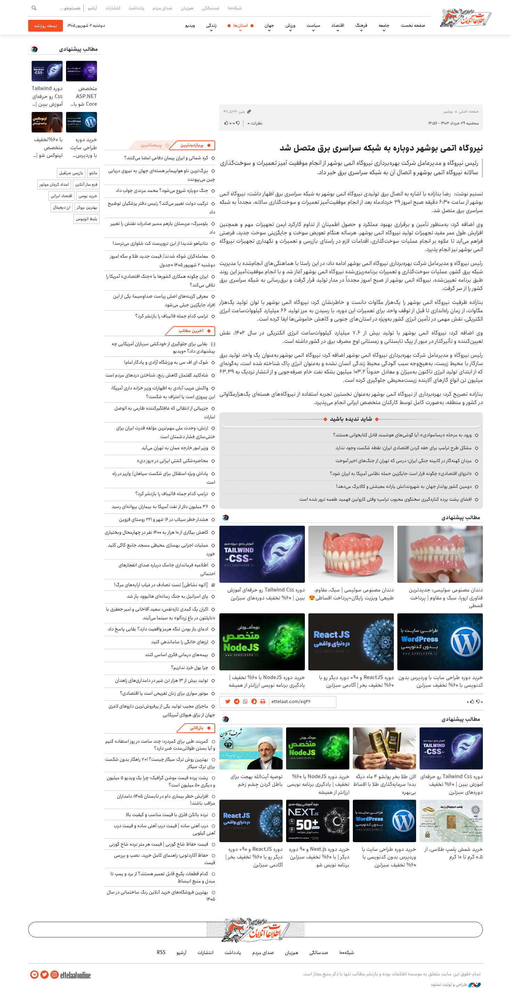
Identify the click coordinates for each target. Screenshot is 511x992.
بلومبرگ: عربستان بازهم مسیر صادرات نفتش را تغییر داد (163, 228)
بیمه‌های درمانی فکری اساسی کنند (176, 655)
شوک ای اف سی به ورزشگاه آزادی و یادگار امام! (166, 362)
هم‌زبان (187, 8)
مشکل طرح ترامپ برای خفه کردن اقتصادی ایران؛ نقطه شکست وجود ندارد (403, 448)
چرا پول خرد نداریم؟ (189, 667)
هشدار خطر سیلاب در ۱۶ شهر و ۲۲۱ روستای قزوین (163, 519)
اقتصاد (337, 25)
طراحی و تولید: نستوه (449, 985)
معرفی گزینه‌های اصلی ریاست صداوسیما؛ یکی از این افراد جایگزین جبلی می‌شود (164, 300)
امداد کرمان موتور (54, 184)
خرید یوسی (88, 196)
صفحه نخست (413, 25)
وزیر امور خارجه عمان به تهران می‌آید (174, 448)
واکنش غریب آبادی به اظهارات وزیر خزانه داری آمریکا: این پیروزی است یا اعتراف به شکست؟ (163, 392)
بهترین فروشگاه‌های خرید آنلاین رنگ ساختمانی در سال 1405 (161, 895)
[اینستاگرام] (54, 974)
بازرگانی (196, 728)
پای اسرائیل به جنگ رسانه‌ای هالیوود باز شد (167, 596)
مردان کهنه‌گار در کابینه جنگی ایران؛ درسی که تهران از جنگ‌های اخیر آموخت (403, 461)
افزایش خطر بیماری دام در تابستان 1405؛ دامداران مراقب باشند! (166, 799)
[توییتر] (44, 974)
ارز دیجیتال (62, 207)
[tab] (195, 145)
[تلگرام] (34, 974)
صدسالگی (210, 8)
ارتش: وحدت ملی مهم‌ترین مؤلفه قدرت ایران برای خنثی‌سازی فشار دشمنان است (165, 432)
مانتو (93, 173)
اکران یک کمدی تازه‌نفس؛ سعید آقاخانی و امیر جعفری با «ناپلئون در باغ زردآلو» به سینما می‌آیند (160, 613)
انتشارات (112, 8)
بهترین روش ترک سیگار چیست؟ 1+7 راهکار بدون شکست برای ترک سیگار (160, 763)
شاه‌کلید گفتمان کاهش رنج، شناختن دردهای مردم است (156, 375)
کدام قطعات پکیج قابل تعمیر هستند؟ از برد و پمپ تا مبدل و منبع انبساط (163, 877)
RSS (161, 953)
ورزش (290, 25)
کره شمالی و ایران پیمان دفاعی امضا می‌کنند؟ (166, 158)
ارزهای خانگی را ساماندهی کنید (179, 642)
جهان (269, 25)
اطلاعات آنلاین (465, 17)
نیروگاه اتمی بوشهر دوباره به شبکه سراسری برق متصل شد (381, 148)
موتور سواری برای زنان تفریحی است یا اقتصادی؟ (164, 693)
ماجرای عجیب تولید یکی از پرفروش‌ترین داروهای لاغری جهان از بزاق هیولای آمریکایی (161, 710)
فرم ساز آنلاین (86, 184)
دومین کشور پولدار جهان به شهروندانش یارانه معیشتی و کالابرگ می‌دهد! (404, 486)
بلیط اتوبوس (86, 219)
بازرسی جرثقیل (71, 173)
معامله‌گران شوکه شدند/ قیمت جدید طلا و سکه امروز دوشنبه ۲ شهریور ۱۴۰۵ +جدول (162, 260)
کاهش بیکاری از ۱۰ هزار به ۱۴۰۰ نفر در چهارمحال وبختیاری (156, 532)
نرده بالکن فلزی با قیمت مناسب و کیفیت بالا (167, 814)
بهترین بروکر (87, 207)
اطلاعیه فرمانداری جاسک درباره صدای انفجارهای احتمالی (167, 569)
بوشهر (448, 111)
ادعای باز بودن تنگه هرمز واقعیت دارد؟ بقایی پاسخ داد (158, 629)
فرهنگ (361, 25)
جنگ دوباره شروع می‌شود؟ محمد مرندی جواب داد (162, 190)
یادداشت (136, 8)
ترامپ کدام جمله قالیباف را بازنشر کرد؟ (171, 316)
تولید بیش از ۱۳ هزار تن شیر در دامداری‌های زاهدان (161, 680)
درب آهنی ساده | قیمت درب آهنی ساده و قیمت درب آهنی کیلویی (164, 829)
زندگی (211, 25)
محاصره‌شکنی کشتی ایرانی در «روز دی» (172, 461)
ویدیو (190, 25)
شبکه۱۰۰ (235, 8)
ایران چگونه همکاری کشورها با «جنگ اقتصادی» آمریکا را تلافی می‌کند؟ (160, 281)
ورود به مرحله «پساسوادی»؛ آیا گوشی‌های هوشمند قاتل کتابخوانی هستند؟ (402, 435)
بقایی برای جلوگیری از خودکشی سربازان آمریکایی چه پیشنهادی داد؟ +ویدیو (163, 347)
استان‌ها (240, 25)
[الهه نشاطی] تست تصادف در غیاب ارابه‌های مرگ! (161, 585)
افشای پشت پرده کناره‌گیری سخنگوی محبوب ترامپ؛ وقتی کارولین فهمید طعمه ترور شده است (385, 499)
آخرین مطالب (191, 331)
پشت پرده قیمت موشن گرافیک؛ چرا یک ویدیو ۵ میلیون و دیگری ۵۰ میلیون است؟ (161, 781)
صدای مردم (162, 8)
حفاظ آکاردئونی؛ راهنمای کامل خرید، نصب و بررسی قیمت (164, 859)
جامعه (384, 25)
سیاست (313, 25)
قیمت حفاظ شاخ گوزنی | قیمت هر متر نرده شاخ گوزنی (158, 844)
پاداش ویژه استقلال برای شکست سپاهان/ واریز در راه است (163, 478)
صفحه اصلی (469, 111)
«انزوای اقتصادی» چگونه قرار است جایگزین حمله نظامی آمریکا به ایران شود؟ (401, 473)
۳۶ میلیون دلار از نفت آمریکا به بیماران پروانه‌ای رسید (160, 506)
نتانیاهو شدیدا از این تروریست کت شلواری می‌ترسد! (160, 243)
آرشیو (92, 8)
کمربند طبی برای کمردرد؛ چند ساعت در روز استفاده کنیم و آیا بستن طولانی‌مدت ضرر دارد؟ (160, 744)
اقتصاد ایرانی (61, 196)
